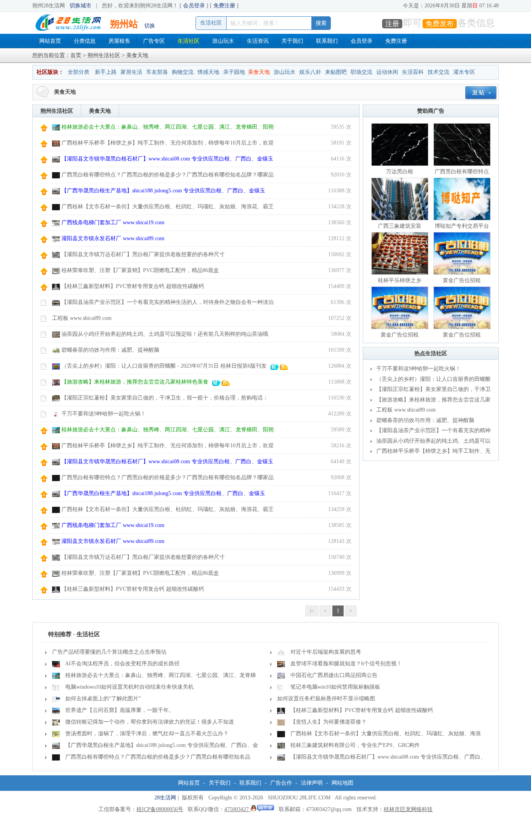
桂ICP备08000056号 (159, 809)
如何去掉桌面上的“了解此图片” (103, 698)
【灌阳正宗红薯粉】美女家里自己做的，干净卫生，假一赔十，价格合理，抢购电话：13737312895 (430, 390)
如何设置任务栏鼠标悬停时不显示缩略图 (326, 698)
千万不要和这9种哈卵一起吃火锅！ (103, 414)
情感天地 (208, 72)
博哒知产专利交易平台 (462, 226)
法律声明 (312, 783)
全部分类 (78, 72)
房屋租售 (119, 41)
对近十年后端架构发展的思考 (325, 652)
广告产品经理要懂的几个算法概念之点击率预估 (109, 652)
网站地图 (342, 783)
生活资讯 (258, 41)
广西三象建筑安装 (399, 226)
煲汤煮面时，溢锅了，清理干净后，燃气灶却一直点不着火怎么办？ (147, 733)
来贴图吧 (336, 72)
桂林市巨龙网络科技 (408, 809)
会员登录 (194, 6)
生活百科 (413, 72)
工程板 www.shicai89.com (82, 318)
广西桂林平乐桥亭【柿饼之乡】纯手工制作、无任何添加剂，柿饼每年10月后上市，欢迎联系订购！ (430, 452)
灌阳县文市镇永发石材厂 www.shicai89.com (112, 238)
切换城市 (80, 6)
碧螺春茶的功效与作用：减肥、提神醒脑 (110, 350)
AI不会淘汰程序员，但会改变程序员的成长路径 (122, 663)
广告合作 (281, 783)
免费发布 (440, 24)
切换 (149, 26)
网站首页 (50, 41)
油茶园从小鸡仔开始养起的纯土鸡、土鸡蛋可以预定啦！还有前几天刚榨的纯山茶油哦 (164, 334)
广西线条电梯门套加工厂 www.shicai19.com (112, 222)
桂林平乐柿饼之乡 (399, 280)
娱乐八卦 (310, 72)
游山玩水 (223, 41)
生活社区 (188, 41)
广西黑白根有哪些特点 (462, 171)
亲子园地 (234, 72)
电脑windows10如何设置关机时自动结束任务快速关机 (129, 687)
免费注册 (224, 6)
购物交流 (183, 72)
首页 (75, 55)
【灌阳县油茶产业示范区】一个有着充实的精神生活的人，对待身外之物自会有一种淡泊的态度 (430, 431)
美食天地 (259, 72)
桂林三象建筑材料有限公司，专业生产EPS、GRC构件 (355, 745)
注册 (392, 24)
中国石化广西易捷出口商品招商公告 (333, 675)
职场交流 (361, 72)
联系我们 (327, 41)
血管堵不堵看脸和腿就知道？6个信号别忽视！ (346, 663)
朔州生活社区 (103, 55)
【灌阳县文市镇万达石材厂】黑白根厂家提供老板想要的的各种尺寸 (143, 254)
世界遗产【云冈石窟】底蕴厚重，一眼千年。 (119, 710)
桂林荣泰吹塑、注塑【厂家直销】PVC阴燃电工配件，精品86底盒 (140, 270)
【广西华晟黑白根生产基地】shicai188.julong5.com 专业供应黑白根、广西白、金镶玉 (163, 191)
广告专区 (154, 41)
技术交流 (438, 72)
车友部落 (157, 72)
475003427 (237, 809)
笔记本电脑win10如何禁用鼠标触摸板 (335, 687)
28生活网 (165, 798)
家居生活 (131, 72)
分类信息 (85, 41)
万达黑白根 (399, 171)
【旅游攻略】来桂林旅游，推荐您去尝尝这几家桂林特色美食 (134, 382)
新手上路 (106, 72)
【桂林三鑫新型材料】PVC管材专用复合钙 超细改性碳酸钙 (132, 286)
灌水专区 (464, 72)
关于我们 (292, 41)
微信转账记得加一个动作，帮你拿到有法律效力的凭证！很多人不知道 (149, 722)
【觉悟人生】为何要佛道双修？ (328, 722)
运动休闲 (387, 72)
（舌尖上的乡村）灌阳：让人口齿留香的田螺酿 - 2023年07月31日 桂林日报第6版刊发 (164, 366)
